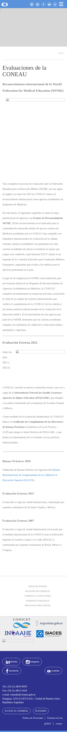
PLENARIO (41, 711)
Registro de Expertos (37, 591)
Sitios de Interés (37, 586)
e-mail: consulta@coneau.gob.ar (18, 694)
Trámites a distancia (37, 601)
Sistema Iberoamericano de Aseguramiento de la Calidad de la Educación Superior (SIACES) (31, 475)
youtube (55, 670)
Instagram (34, 661)
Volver (61, 53)
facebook (14, 670)
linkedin (13, 661)
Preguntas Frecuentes (38, 605)
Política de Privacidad (33, 718)
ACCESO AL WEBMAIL (16, 711)
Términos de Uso (55, 718)
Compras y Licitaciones (37, 596)
